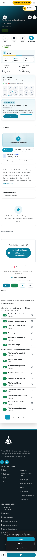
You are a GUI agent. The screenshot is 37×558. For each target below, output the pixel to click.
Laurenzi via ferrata (15, 359)
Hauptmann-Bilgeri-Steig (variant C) (21, 365)
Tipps (22, 487)
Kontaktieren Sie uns (10, 521)
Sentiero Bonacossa (15, 373)
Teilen (6, 285)
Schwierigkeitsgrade (27, 495)
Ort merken (19, 267)
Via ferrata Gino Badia (16, 402)
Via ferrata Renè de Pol (16, 353)
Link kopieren (30, 285)
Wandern (6, 482)
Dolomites (8, 26)
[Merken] (35, 17)
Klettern (5, 470)
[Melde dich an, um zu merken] (31, 315)
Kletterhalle (6, 478)
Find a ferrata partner (21, 555)
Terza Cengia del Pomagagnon (19, 326)
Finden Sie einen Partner (26, 475)
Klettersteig (6, 474)
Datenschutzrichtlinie (10, 525)
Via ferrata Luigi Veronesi (17, 408)
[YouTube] (7, 462)
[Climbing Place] (8, 441)
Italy (3, 26)
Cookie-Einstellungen (10, 529)
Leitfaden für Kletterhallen (7, 509)
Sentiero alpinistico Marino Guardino (21, 378)
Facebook (22, 285)
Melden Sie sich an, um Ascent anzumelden (19, 253)
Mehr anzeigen (8, 184)
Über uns (6, 513)
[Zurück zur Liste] (5, 17)
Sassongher (12, 333)
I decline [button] (20, 544)
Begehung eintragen (10, 116)
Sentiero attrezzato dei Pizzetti (19, 321)
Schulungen (24, 491)
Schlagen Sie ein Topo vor (26, 116)
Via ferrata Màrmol (14, 383)
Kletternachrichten (26, 483)
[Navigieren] (30, 17)
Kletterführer (24, 499)
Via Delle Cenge (14, 345)
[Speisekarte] (34, 2)
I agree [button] (21, 539)
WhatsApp (14, 285)
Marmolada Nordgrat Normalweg (20, 337)
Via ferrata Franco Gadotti (17, 395)
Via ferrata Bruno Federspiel (18, 389)
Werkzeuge (24, 480)
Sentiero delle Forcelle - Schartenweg (21, 314)
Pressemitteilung (8, 517)
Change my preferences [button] (20, 548)
